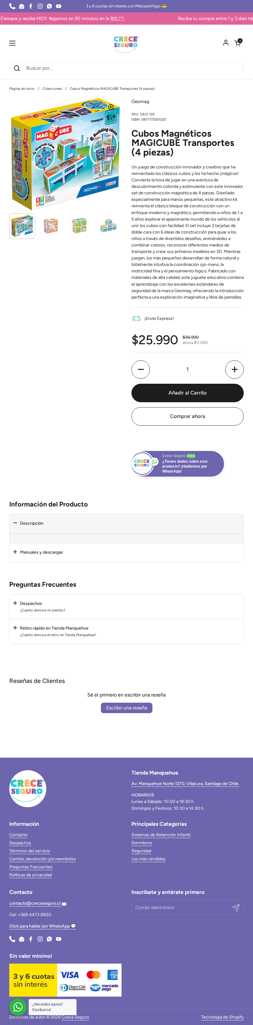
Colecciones (52, 88)
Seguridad (141, 850)
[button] (237, 43)
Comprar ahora (187, 416)
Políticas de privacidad (30, 875)
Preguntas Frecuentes (30, 867)
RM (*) (91, 18)
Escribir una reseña (126, 708)
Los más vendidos (148, 859)
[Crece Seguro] (126, 43)
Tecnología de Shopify (222, 1017)
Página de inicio (22, 88)
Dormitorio (141, 842)
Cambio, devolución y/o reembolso (42, 859)
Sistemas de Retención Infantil (160, 834)
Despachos (20, 842)
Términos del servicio (29, 850)
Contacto (18, 834)
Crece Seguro (75, 1017)
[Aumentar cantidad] (234, 369)
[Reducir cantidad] (140, 369)
